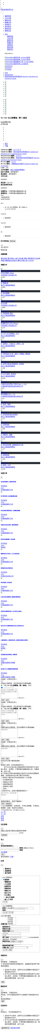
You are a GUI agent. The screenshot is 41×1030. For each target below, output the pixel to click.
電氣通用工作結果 (33, 258)
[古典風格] (12, 920)
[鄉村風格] (12, 922)
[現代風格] (12, 918)
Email (21, 833)
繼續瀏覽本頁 (5, 1028)
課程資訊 (8, 26)
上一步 (5, 912)
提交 (7, 700)
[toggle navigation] (1, 8)
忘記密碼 (4, 852)
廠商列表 (8, 20)
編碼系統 (8, 16)
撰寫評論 (12, 241)
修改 (7, 721)
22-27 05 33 (17, 150)
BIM (6, 73)
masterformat (9, 74)
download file (5, 197)
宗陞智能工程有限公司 (9, 275)
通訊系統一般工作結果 (16, 258)
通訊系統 (4, 258)
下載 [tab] (6, 146)
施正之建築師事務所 (17, 170)
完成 (10, 950)
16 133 (13, 162)
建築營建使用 (8, 784)
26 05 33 (18, 156)
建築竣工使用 (8, 786)
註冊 (12, 856)
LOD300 (31, 260)
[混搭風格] (12, 924)
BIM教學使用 (8, 780)
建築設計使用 (8, 782)
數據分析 (8, 22)
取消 (3, 700)
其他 (4, 788)
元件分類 (8, 18)
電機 (2, 260)
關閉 (3, 982)
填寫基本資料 (15, 1028)
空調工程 (24, 260)
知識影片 (8, 24)
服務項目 (8, 31)
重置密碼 (4, 835)
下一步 (5, 902)
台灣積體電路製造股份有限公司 (12, 386)
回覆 (7, 740)
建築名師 (8, 28)
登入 (3, 854)
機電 (19, 260)
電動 (25, 258)
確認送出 (8, 803)
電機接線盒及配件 (11, 260)
